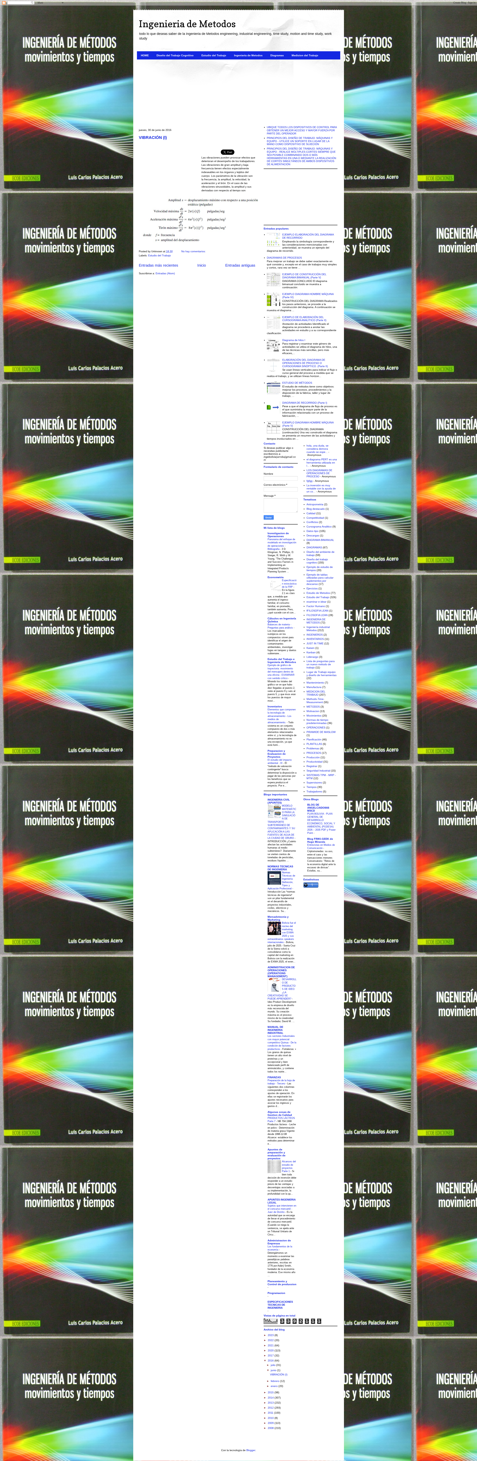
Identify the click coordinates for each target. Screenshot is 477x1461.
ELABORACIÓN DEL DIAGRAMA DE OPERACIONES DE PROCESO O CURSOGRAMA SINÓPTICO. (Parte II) (305, 363)
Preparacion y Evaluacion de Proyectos (277, 753)
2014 (271, 1397)
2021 (271, 1345)
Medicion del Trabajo (305, 55)
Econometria (276, 577)
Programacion (276, 1293)
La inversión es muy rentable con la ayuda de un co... (321, 488)
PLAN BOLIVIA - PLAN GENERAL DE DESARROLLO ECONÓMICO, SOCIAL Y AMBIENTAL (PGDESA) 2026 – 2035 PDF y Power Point (321, 823)
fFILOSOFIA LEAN (317, 610)
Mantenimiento (315, 682)
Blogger (250, 1450)
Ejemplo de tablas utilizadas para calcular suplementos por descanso (320, 579)
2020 (271, 1350)
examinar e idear (316, 601)
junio (274, 1370)
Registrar (312, 766)
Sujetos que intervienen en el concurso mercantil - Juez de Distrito (282, 1209)
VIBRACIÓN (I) (153, 137)
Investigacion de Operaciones (278, 535)
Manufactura (314, 687)
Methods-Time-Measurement (315, 700)
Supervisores (314, 782)
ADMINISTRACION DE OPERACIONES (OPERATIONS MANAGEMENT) (281, 972)
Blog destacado (316, 508)
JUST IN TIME (315, 643)
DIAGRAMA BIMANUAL (320, 539)
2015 (271, 1392)
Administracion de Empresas (279, 1242)
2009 (271, 1422)
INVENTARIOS (315, 638)
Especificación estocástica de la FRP (289, 583)
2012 (271, 1407)
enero (274, 1386)
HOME (145, 55)
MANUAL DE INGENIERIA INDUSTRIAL (275, 1029)
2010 (271, 1417)
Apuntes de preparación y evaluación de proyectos (276, 1154)
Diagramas (277, 55)
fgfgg (309, 480)
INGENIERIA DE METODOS (316, 621)
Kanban (311, 652)
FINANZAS (274, 1077)
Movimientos (314, 715)
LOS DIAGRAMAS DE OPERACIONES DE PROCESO (319, 473)
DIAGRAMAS (314, 547)
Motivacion (313, 711)
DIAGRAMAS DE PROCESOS (284, 257)
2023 (271, 1335)
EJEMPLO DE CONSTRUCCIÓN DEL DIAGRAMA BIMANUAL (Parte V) (304, 276)
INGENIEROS (315, 634)
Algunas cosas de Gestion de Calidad (280, 1113)
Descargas (313, 535)
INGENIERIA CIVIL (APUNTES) (279, 801)
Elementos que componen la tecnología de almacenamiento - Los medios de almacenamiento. (282, 716)
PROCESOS (314, 752)
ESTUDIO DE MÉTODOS (297, 382)
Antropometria (315, 504)
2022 (271, 1340)
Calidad (311, 513)
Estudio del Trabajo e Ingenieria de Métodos (282, 661)
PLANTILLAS (314, 743)
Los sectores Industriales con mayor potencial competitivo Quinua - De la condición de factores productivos (282, 1042)
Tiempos (312, 787)
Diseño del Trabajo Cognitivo (175, 55)
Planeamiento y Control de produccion (282, 1283)
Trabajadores (314, 791)
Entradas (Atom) (165, 273)
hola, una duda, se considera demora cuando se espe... (317, 448)
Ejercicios (312, 588)
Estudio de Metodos (318, 592)
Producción (313, 757)
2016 (271, 1360)
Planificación (314, 739)
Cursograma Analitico (319, 526)
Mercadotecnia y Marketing (278, 918)
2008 (271, 1428)
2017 (271, 1355)
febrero (275, 1381)
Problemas (313, 748)
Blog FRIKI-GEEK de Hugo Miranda (320, 840)
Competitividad (315, 517)
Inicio (201, 265)
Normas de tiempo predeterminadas (317, 721)
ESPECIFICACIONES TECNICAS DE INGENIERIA (280, 1304)
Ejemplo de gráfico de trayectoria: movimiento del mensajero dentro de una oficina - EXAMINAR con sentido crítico (281, 671)
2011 (271, 1412)
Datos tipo (312, 531)
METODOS (313, 706)
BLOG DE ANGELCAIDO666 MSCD (318, 807)
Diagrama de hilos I (293, 340)
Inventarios (275, 706)
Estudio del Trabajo (213, 55)
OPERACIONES (316, 727)
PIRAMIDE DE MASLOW (321, 731)
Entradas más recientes (158, 265)
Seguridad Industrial (318, 770)
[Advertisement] (238, 91)
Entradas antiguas (240, 265)
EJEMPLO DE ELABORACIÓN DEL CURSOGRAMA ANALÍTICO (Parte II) (304, 319)
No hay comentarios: (193, 251)
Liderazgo (312, 656)
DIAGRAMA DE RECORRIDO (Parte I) (304, 402)
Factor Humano (316, 606)
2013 (271, 1402)
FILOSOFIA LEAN (317, 615)
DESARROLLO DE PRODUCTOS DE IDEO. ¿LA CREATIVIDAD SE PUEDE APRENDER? (282, 989)
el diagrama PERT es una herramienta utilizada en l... (322, 462)
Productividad (315, 761)
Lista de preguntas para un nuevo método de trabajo (321, 664)
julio (273, 1364)
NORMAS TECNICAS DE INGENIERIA (280, 868)
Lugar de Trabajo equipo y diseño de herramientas (322, 673)
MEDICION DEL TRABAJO (316, 693)
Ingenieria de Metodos (187, 23)
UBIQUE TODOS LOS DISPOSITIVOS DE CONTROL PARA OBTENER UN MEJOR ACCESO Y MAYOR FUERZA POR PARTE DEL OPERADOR (302, 130)
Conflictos (312, 522)
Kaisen (311, 647)
